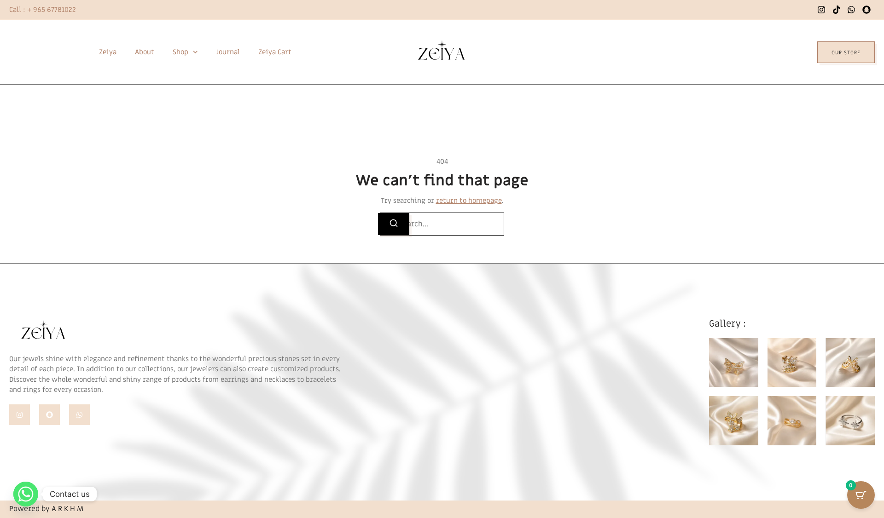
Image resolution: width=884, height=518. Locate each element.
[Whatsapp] (79, 414)
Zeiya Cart (274, 52)
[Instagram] (19, 414)
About (144, 52)
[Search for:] (442, 224)
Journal (228, 52)
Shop (180, 52)
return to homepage (469, 200)
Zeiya (107, 52)
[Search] (393, 224)
